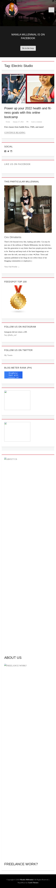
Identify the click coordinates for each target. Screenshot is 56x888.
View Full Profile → (12, 267)
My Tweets (8, 355)
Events (8, 122)
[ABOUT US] (28, 555)
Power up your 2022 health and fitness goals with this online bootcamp (28, 112)
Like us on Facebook (17, 164)
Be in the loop (28, 48)
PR (27, 122)
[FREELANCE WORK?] (28, 761)
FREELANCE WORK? (21, 864)
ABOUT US (12, 658)
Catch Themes (33, 883)
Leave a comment (36, 122)
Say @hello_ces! (10, 335)
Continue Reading (14, 132)
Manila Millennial (26, 880)
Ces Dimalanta (12, 237)
